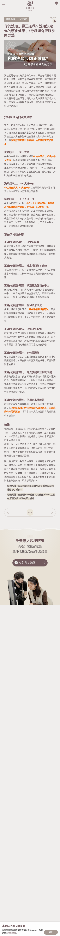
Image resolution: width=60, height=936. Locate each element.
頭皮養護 (23, 19)
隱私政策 (12, 933)
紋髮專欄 (10, 19)
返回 (30, 512)
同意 (51, 932)
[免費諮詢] (56, 3)
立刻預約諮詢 (27, 562)
